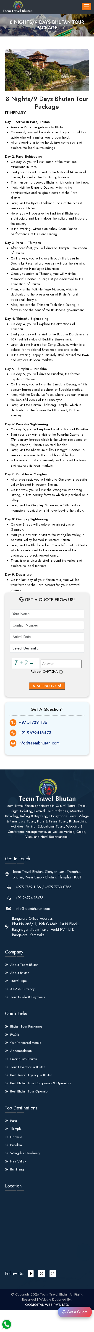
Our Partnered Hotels (25, 1042)
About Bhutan (19, 972)
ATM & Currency (22, 989)
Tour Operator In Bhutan (27, 1067)
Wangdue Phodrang (24, 1153)
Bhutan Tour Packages (25, 1026)
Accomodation (20, 1050)
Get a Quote (77, 1312)
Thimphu (15, 1128)
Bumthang (16, 1169)
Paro (13, 1120)
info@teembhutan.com (39, 743)
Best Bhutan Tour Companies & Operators (40, 1083)
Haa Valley (17, 1161)
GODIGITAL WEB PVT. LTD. (47, 1304)
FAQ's (14, 1034)
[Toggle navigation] (86, 6)
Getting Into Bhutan (23, 1059)
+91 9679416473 (35, 733)
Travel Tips (18, 980)
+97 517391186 (33, 722)
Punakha (15, 1145)
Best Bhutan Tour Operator (29, 1091)
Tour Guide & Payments (27, 997)
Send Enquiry (45, 685)
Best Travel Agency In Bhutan (30, 1075)
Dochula (15, 1137)
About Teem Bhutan (23, 964)
